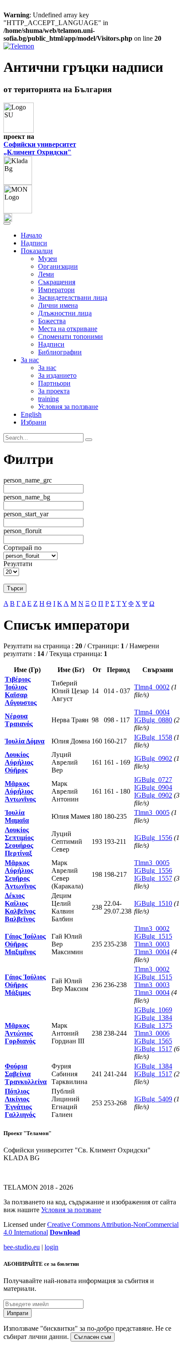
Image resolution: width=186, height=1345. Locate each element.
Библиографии (60, 352)
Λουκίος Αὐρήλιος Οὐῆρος (19, 762)
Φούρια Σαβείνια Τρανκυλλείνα (26, 1073)
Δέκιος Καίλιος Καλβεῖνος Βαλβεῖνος (20, 907)
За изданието (57, 375)
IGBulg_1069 (153, 1010)
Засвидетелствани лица (72, 297)
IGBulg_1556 (153, 837)
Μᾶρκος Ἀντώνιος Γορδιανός (20, 1033)
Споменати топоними (70, 336)
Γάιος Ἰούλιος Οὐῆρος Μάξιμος (25, 984)
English (31, 414)
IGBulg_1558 (153, 737)
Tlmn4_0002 (152, 687)
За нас (47, 367)
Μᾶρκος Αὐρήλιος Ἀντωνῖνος (20, 791)
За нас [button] (30, 360)
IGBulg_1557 (153, 878)
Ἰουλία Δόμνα (25, 741)
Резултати (17, 563)
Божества (52, 321)
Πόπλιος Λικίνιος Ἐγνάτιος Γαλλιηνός (20, 1103)
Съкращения (56, 282)
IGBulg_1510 (153, 903)
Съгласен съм (92, 1337)
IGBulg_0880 (153, 720)
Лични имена (58, 305)
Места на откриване (67, 328)
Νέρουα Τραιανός (19, 719)
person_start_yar (25, 514)
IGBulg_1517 (153, 1048)
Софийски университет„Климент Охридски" (39, 148)
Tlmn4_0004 (152, 712)
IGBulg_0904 (153, 787)
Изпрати (17, 1313)
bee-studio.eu (21, 1247)
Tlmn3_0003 (152, 944)
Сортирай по (22, 547)
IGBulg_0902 (153, 758)
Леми (46, 274)
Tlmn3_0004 (152, 952)
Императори (56, 289)
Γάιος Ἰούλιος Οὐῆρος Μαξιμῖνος (25, 944)
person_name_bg (26, 497)
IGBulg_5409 (153, 1099)
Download (65, 1232)
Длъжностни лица (65, 313)
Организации (58, 266)
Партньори (54, 383)
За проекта (54, 391)
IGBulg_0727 (153, 779)
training (48, 398)
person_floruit (22, 530)
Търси (15, 588)
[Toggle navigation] (6, 223)
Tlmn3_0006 (152, 1033)
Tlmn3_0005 (152, 812)
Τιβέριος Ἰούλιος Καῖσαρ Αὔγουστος (21, 691)
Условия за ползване (68, 406)
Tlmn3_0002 (152, 928)
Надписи (34, 243)
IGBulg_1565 (153, 1041)
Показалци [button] (37, 250)
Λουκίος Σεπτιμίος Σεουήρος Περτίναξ (19, 841)
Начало (31, 235)
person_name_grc (27, 480)
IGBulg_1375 (153, 1025)
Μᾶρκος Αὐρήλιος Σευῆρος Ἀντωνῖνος (20, 874)
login (51, 1247)
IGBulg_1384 (153, 1017)
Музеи (47, 258)
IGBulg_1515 (153, 936)
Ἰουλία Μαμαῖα (17, 816)
